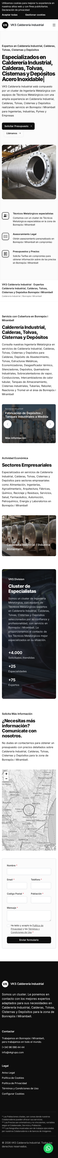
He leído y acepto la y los (27, 929)
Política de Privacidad (14, 1083)
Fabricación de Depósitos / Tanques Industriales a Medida (26, 414)
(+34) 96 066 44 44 (13, 1047)
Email (11, 879)
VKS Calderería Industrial (27, 25)
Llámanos (11, 133)
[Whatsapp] (48, 1148)
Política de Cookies (13, 1077)
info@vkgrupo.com (13, 1052)
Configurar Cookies (13, 1093)
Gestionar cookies (35, 14)
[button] (50, 424)
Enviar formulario (29, 939)
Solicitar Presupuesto (17, 126)
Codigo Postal (15, 893)
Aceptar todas (10, 14)
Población (37, 893)
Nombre (12, 865)
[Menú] (54, 25)
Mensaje (12, 907)
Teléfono (36, 879)
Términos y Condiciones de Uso (20, 1088)
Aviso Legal (8, 1072)
